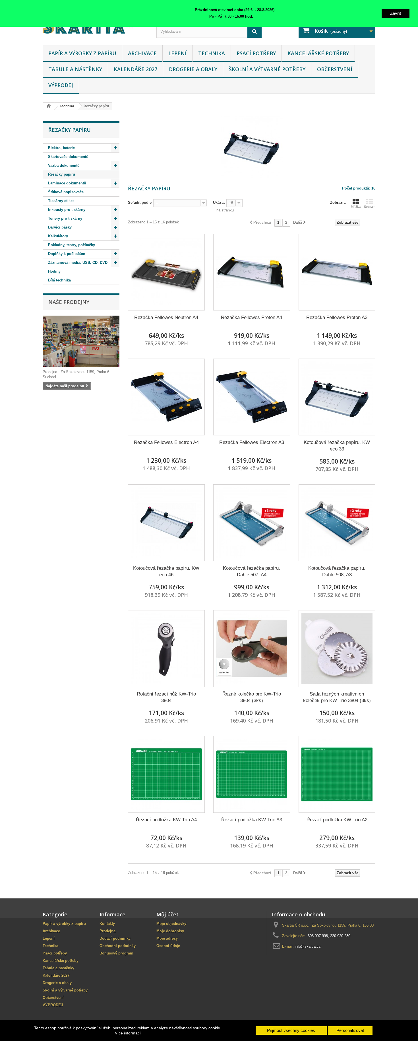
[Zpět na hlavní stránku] (48, 106)
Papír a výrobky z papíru (82, 53)
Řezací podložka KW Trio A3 (251, 819)
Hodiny (54, 271)
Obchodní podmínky (118, 946)
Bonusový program (116, 953)
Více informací (128, 1033)
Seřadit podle (140, 202)
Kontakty (107, 923)
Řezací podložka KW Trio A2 (337, 819)
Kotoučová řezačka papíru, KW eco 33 (337, 446)
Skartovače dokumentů (68, 157)
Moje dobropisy (170, 931)
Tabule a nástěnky (75, 69)
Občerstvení (334, 69)
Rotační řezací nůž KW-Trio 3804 (166, 697)
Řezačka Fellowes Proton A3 (336, 317)
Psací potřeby (256, 53)
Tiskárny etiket (61, 201)
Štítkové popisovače (66, 192)
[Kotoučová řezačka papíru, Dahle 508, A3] (337, 522)
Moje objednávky (171, 923)
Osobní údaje (168, 946)
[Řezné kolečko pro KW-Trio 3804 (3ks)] (251, 648)
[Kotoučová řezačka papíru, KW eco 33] (337, 397)
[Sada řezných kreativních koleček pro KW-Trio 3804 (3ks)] (337, 648)
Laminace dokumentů (67, 183)
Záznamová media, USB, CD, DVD (77, 262)
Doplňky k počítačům (66, 254)
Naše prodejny (68, 302)
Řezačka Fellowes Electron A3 (251, 442)
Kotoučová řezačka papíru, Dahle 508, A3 (336, 571)
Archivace (142, 53)
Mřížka (356, 206)
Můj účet (167, 914)
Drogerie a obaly (193, 69)
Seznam (369, 206)
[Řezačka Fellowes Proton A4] (251, 272)
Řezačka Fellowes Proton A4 (251, 317)
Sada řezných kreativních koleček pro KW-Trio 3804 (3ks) (337, 697)
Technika (211, 53)
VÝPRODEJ (60, 85)
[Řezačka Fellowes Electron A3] (251, 397)
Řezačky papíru (61, 174)
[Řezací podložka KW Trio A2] (337, 774)
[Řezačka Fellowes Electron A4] (166, 397)
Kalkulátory (58, 236)
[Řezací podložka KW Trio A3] (251, 774)
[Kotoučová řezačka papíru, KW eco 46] (166, 522)
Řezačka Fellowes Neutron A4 (166, 317)
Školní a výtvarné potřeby (267, 69)
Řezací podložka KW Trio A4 (166, 819)
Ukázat (219, 202)
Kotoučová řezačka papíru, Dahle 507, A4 (251, 571)
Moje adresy (167, 938)
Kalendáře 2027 (135, 69)
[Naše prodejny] (81, 341)
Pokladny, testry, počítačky (71, 245)
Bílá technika (59, 280)
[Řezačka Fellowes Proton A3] (337, 272)
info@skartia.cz (308, 946)
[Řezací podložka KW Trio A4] (166, 774)
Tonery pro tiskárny (65, 218)
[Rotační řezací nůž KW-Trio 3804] (166, 648)
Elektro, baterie (61, 148)
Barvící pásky (60, 227)
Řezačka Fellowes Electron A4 (166, 442)
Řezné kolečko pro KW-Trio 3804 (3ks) (251, 697)
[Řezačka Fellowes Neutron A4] (166, 272)
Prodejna (107, 931)
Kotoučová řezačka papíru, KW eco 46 (166, 571)
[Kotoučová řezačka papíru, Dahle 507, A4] (251, 522)
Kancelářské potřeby (318, 53)
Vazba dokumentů (64, 165)
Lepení (177, 53)
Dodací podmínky (115, 938)
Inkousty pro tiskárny (66, 209)
